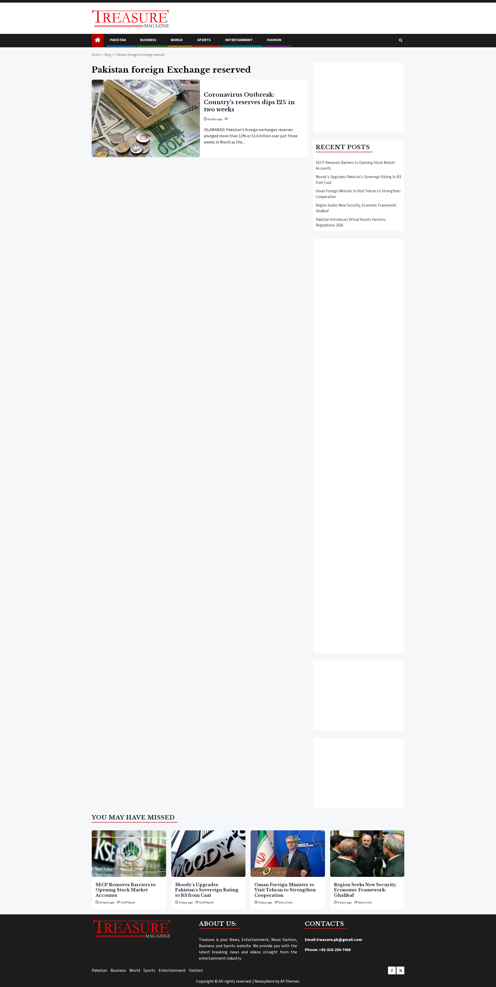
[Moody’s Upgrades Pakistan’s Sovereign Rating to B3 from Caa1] (208, 853)
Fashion (274, 40)
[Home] (97, 40)
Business (148, 40)
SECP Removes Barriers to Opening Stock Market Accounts (126, 890)
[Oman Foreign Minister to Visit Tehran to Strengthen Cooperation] (288, 853)
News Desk (285, 902)
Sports (204, 40)
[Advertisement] (359, 97)
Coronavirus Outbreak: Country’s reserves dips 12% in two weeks (249, 102)
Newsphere (264, 981)
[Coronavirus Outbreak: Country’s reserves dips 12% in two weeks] (146, 118)
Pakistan (118, 40)
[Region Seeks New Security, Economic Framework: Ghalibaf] (367, 853)
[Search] (400, 40)
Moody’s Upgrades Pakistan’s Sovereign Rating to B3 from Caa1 (206, 890)
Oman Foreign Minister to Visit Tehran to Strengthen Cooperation (285, 890)
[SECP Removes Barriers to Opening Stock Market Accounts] (129, 853)
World (177, 40)
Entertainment (239, 40)
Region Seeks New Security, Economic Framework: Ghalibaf (365, 890)
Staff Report (127, 902)
